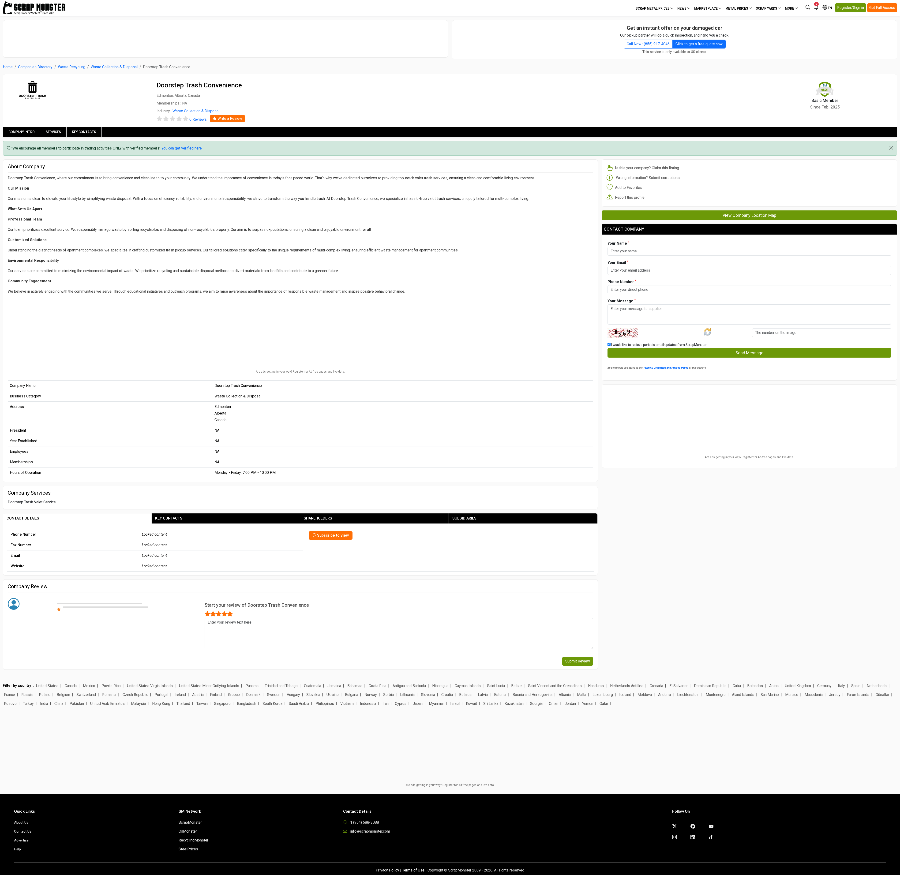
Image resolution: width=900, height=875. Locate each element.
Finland (216, 694)
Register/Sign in (850, 7)
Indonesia (368, 703)
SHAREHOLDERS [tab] (318, 518)
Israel (455, 703)
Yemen (587, 703)
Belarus (465, 694)
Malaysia (138, 703)
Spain (855, 686)
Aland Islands (743, 694)
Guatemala (312, 686)
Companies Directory (35, 67)
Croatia (447, 694)
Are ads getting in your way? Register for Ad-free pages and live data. (300, 371)
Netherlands (877, 686)
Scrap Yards (767, 8)
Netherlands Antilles (626, 686)
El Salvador (678, 686)
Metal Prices (737, 8)
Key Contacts (84, 132)
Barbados (755, 686)
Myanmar (436, 703)
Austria (198, 694)
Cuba (737, 686)
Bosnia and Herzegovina (532, 694)
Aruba (774, 686)
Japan (418, 703)
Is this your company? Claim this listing (647, 168)
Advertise (21, 840)
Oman (553, 703)
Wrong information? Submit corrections (648, 178)
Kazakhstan (514, 703)
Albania (565, 694)
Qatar (604, 703)
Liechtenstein (688, 694)
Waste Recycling (71, 67)
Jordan (570, 703)
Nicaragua (440, 686)
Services (53, 132)
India (44, 703)
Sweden (273, 694)
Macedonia (814, 694)
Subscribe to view (332, 535)
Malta (581, 694)
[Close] (891, 147)
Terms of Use (413, 870)
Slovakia (313, 694)
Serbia (388, 694)
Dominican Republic (710, 686)
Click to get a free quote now (699, 44)
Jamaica (334, 686)
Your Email (618, 262)
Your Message (622, 300)
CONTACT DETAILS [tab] (23, 518)
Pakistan (77, 703)
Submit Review (577, 661)
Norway (370, 694)
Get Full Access (882, 7)
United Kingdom (798, 686)
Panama (252, 686)
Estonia (500, 694)
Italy (841, 686)
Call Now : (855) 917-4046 (648, 44)
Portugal (161, 694)
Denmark (253, 694)
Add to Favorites (628, 187)
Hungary (293, 694)
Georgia (536, 703)
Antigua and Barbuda (409, 686)
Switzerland (86, 694)
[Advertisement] (225, 36)
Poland (44, 694)
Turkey (28, 703)
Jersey (834, 694)
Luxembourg (602, 694)
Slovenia (428, 694)
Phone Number (622, 281)
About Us (21, 822)
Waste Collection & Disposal (114, 67)
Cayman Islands (468, 686)
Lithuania (407, 694)
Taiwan (202, 703)
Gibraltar (882, 694)
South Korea (272, 703)
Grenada (656, 686)
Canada (71, 686)
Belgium (63, 694)
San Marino (770, 694)
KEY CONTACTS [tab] (168, 518)
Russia (27, 694)
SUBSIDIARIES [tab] (464, 518)
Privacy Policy (387, 870)
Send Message (749, 352)
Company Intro (21, 132)
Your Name (618, 243)
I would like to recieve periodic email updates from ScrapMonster (659, 345)
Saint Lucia (496, 686)
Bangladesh (246, 703)
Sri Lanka (490, 703)
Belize (516, 686)
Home (8, 67)
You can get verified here (181, 148)
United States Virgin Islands (150, 686)
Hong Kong (161, 703)
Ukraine (332, 694)
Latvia (483, 694)
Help (17, 849)
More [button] (790, 8)
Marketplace (706, 8)
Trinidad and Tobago (281, 686)
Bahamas (354, 686)
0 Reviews (198, 119)
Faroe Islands (858, 694)
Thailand (183, 703)
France (9, 694)
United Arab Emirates (107, 703)
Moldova (645, 694)
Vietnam (347, 703)
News (682, 8)
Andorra (664, 694)
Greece (234, 694)
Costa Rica (377, 686)
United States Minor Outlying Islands (209, 686)
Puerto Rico (111, 686)
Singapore (222, 703)
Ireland (180, 694)
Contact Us (22, 831)
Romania (109, 694)
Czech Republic (135, 694)
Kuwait (471, 703)
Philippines (324, 703)
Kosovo (10, 703)
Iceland (625, 694)
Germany (824, 686)
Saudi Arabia (299, 703)
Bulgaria (351, 694)
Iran (385, 703)
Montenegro (716, 694)
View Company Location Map (749, 215)
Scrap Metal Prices (653, 8)
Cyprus (400, 703)
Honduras (596, 686)
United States (47, 686)
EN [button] (829, 8)
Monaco (791, 694)
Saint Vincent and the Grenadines (555, 686)
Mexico (89, 686)
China (58, 703)
